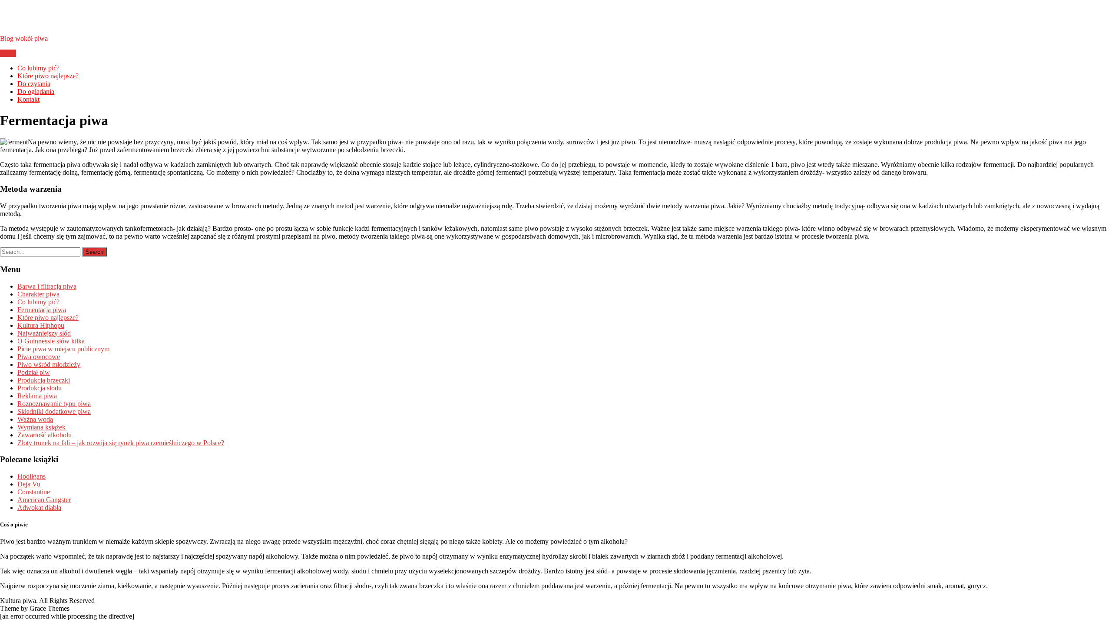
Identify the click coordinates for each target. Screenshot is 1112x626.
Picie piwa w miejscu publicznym (63, 349)
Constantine (33, 492)
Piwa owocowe (38, 356)
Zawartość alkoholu (44, 435)
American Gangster (44, 499)
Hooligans (31, 476)
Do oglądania (35, 91)
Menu (8, 53)
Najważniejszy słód (44, 333)
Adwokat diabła (39, 507)
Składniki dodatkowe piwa (54, 411)
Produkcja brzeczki (43, 380)
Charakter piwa (38, 294)
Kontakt (28, 99)
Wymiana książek (41, 427)
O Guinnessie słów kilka (51, 341)
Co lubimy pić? (38, 68)
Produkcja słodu (39, 388)
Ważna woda (35, 419)
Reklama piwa (37, 396)
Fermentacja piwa (41, 309)
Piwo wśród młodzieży (48, 364)
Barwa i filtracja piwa (46, 286)
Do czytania (33, 83)
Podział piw (33, 372)
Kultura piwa (40, 17)
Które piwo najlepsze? (48, 76)
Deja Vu (28, 484)
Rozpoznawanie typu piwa (54, 403)
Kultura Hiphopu (40, 325)
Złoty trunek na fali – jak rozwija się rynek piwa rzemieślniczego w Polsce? (120, 442)
